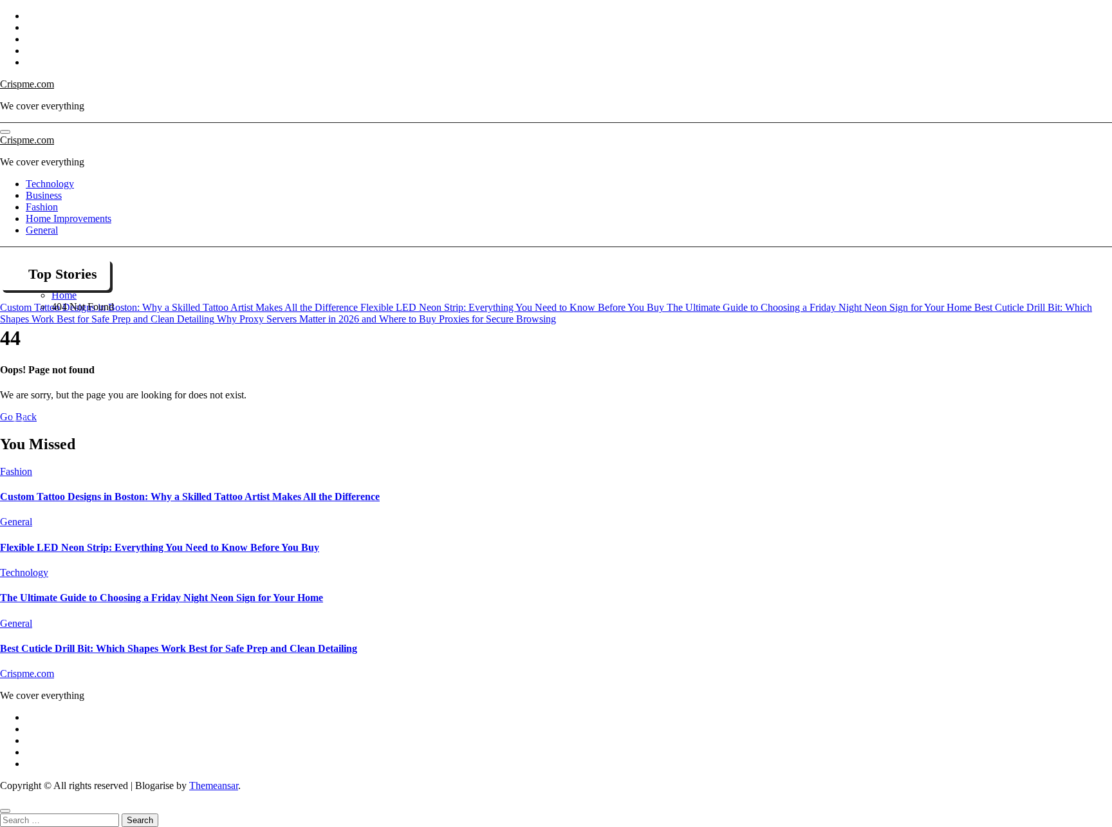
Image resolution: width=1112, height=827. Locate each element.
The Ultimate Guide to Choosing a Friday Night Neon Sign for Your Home (161, 597)
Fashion (42, 206)
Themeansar (213, 785)
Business (44, 195)
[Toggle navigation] (5, 132)
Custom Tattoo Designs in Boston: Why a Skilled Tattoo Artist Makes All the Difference (190, 496)
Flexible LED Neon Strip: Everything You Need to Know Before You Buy (159, 547)
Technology (50, 183)
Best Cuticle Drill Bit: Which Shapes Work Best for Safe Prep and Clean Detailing (178, 648)
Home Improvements (68, 218)
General (42, 230)
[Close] (5, 811)
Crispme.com (27, 84)
